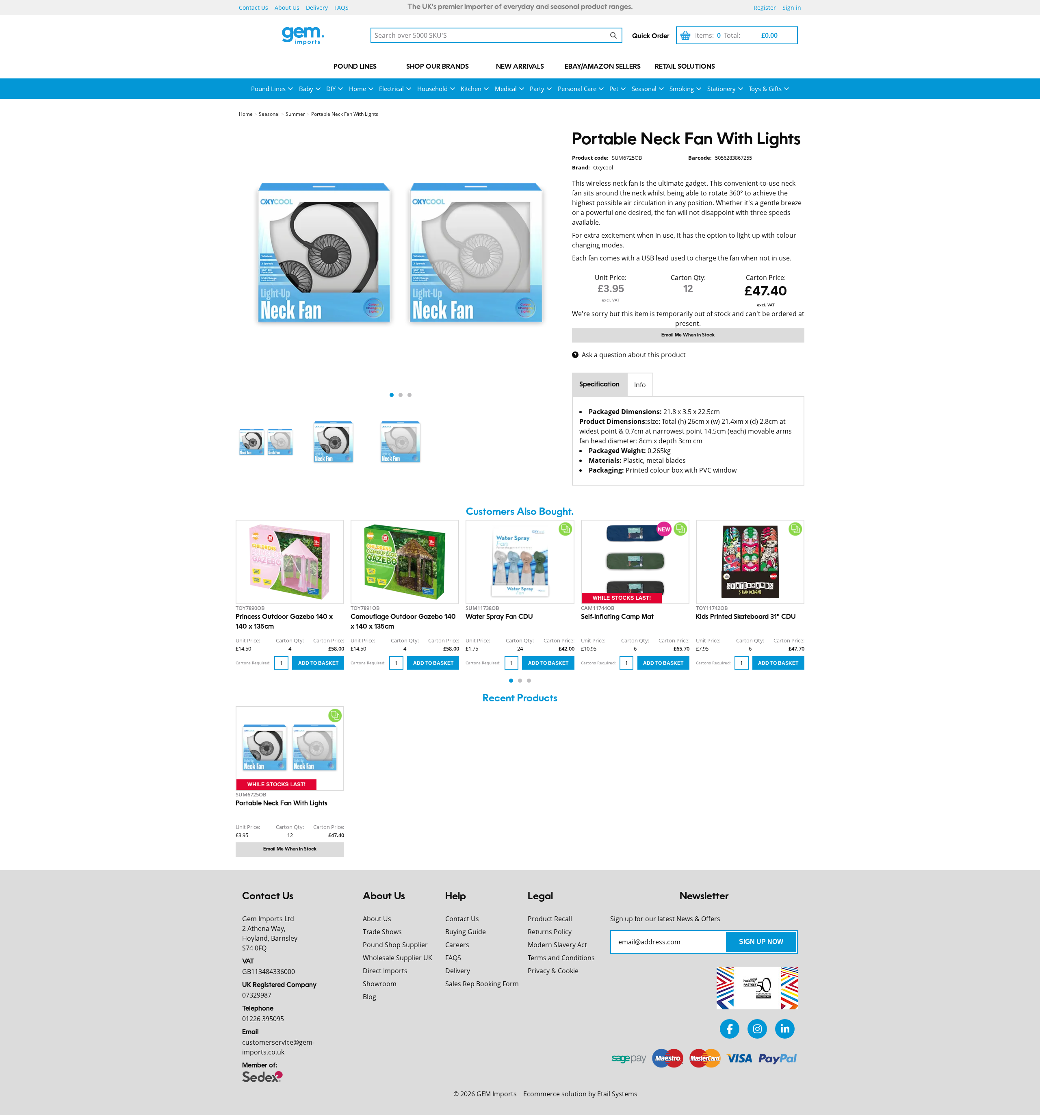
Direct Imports (385, 970)
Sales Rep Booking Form (482, 983)
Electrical (391, 89)
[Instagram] (757, 1028)
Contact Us (253, 7)
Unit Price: (610, 277)
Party (537, 89)
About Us (287, 7)
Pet (613, 89)
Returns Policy (550, 931)
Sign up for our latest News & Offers (665, 918)
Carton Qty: (688, 277)
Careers (457, 944)
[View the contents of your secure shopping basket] (685, 35)
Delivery (317, 7)
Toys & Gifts (765, 89)
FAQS (341, 7)
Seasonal (644, 89)
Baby (306, 89)
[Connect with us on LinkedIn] (785, 1028)
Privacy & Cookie (553, 970)
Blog (369, 996)
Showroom (379, 983)
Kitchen (471, 89)
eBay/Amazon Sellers (603, 67)
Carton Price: (766, 277)
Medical (506, 89)
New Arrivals (520, 67)
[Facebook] (729, 1028)
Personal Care (577, 89)
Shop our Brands (437, 67)
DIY (331, 89)
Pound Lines (355, 67)
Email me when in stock (688, 335)
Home (357, 89)
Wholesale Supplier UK (397, 957)
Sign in (791, 7)
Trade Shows (382, 931)
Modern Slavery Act (557, 944)
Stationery (721, 89)
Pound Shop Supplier (395, 944)
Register (765, 7)
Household (432, 89)
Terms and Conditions (561, 957)
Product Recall (550, 918)
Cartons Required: (253, 663)
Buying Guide (465, 931)
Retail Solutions (685, 67)
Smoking (682, 89)
